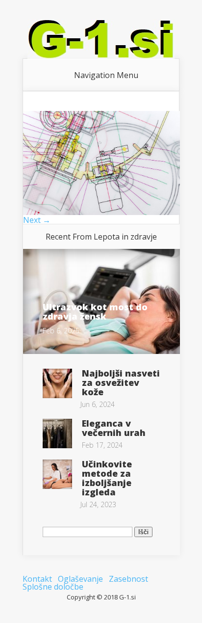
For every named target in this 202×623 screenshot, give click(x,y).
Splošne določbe (53, 586)
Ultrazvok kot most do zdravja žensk (95, 311)
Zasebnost (128, 578)
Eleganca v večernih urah (114, 427)
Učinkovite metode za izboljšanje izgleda (107, 478)
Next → (36, 220)
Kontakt (37, 578)
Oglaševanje (80, 578)
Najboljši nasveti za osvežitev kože (121, 382)
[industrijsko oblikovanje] (101, 212)
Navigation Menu (106, 75)
